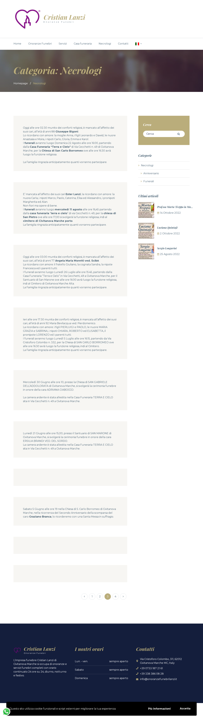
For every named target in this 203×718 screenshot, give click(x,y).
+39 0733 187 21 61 (151, 668)
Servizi (63, 43)
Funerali (148, 181)
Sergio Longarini (167, 248)
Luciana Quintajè (167, 227)
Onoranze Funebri (40, 43)
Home (17, 43)
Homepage (20, 83)
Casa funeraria (83, 43)
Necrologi (105, 43)
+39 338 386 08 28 (152, 673)
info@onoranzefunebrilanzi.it (158, 679)
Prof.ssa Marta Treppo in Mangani (177, 207)
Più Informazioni (159, 708)
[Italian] (138, 44)
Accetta (185, 708)
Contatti (123, 43)
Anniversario (151, 173)
